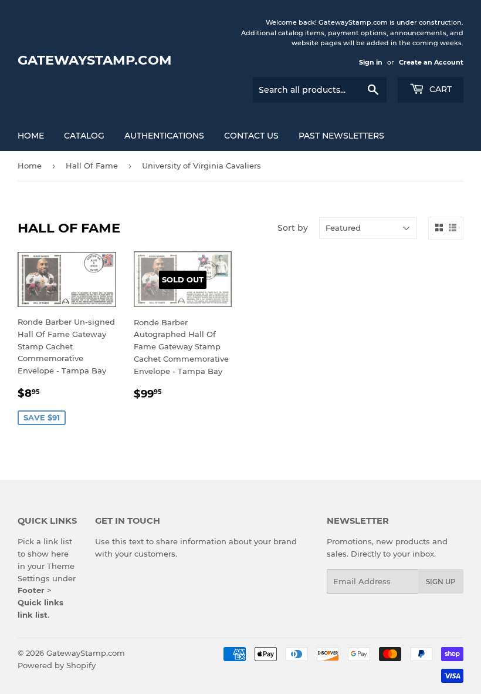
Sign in (370, 62)
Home (31, 135)
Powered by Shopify (57, 665)
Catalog (84, 135)
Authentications (164, 135)
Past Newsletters (341, 135)
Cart (439, 89)
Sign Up (441, 581)
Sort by (292, 228)
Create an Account (431, 62)
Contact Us (251, 135)
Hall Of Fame (92, 165)
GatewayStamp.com (95, 60)
